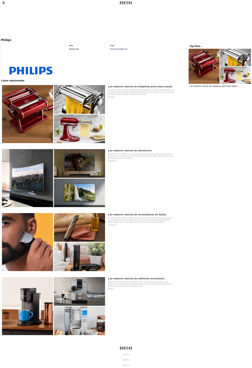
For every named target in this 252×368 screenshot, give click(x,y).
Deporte (126, 365)
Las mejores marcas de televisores (130, 150)
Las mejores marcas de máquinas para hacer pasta (213, 86)
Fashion (126, 354)
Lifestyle (126, 360)
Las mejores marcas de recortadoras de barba (137, 214)
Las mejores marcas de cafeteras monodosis (136, 278)
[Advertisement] (47, 22)
